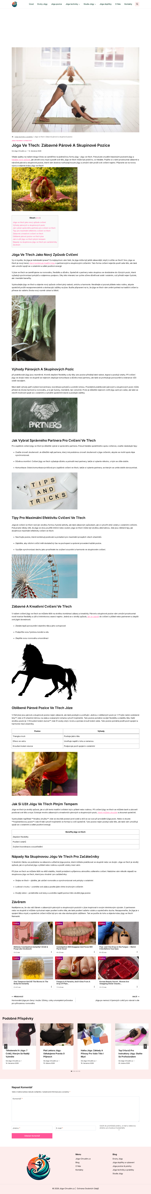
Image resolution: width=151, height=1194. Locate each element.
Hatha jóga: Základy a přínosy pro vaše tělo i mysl (92, 1053)
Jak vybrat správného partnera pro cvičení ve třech (34, 228)
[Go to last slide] (5, 1046)
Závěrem (16, 245)
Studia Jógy (118, 1173)
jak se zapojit (93, 616)
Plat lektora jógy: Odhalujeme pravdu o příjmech (54, 1053)
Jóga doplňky (106, 4)
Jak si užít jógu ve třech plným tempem (29, 239)
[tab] (71, 1071)
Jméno (16, 1128)
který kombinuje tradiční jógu (42, 263)
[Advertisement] (75, 23)
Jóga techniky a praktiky (22, 140)
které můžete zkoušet (107, 812)
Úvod (31, 4)
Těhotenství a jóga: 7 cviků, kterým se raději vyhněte (17, 1053)
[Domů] (12, 137)
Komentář (18, 1099)
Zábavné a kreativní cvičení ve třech (28, 233)
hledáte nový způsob (21, 160)
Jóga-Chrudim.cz (20, 151)
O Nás (118, 4)
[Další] (145, 1046)
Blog (77, 1162)
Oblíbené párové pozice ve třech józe (28, 236)
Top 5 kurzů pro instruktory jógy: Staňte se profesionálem (130, 1053)
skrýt (38, 218)
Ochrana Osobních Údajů (88, 1188)
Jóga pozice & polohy (122, 1166)
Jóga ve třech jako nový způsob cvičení (29, 222)
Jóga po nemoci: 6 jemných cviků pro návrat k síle (117, 998)
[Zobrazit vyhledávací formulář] (137, 4)
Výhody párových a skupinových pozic (29, 225)
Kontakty (128, 4)
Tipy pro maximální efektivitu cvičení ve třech (31, 231)
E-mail (59, 1128)
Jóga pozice (56, 4)
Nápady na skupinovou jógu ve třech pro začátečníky (35, 242)
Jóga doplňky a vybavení (123, 1162)
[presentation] (19, 1034)
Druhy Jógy (42, 4)
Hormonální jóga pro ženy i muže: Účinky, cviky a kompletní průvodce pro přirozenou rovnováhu (42, 1000)
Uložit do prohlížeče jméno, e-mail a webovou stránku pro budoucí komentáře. (118, 1127)
